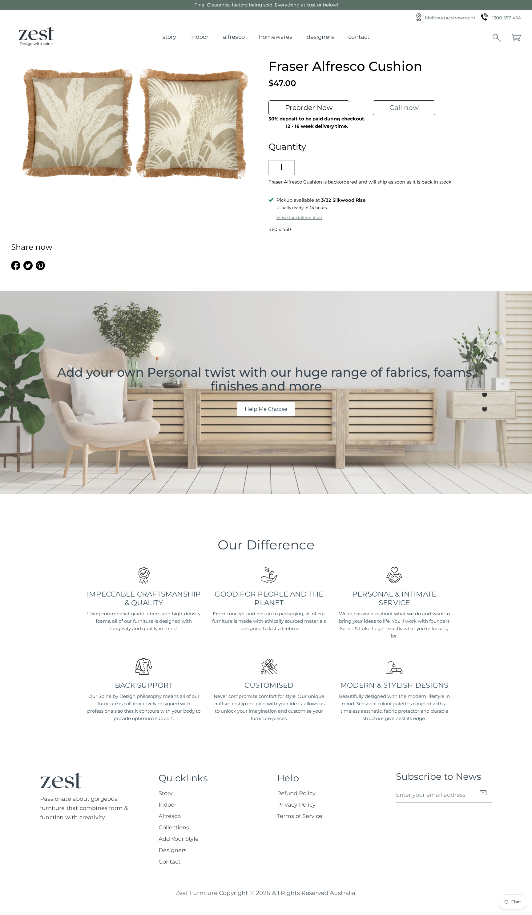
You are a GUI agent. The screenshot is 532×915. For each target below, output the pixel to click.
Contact (358, 37)
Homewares (275, 37)
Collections (174, 827)
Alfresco (234, 37)
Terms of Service (299, 816)
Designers (320, 37)
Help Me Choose (266, 409)
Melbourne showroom (450, 18)
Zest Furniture (196, 893)
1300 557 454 (506, 18)
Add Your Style (179, 839)
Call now (404, 107)
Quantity (287, 146)
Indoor (199, 37)
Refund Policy (296, 793)
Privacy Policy (296, 804)
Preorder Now (308, 107)
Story (169, 37)
